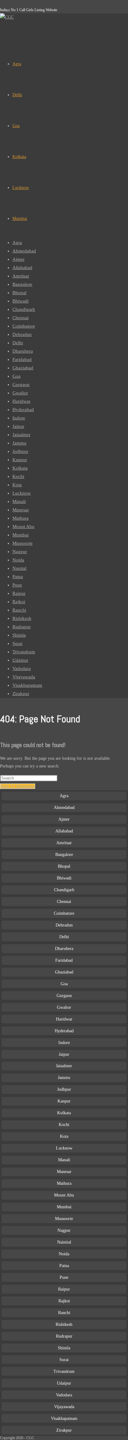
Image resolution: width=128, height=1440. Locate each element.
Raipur (18, 593)
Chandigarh (23, 309)
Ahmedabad (24, 250)
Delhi (17, 342)
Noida (18, 559)
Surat (17, 643)
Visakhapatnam (27, 685)
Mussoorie (22, 543)
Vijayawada (23, 676)
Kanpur (19, 459)
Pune (17, 584)
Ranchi (19, 610)
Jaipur (18, 426)
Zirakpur (20, 693)
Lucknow (21, 493)
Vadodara (21, 668)
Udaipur (20, 660)
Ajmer (18, 259)
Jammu (19, 443)
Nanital (19, 568)
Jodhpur (20, 451)
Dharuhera (22, 351)
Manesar (20, 509)
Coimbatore (23, 326)
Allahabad (22, 267)
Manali (19, 501)
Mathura (20, 518)
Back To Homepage (17, 786)
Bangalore (22, 284)
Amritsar (20, 275)
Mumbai (20, 534)
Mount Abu (23, 526)
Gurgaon (21, 384)
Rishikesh (21, 618)
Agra (17, 242)
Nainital (64, 1242)
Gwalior (20, 392)
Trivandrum (23, 651)
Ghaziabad (22, 367)
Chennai (20, 317)
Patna (17, 576)
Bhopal (19, 292)
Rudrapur (21, 626)
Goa (16, 376)
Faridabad (22, 359)
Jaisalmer (21, 434)
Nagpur (19, 551)
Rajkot (18, 601)
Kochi (18, 476)
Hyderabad (23, 409)
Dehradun (22, 334)
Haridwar (21, 401)
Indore (18, 417)
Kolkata (20, 468)
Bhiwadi (20, 301)
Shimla (19, 635)
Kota (17, 484)
